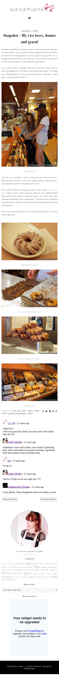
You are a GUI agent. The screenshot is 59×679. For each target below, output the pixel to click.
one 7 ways (52, 573)
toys (47, 577)
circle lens (6, 569)
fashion (6, 573)
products (23, 577)
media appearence (39, 574)
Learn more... (29, 554)
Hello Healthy (12, 564)
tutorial (4, 579)
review (31, 576)
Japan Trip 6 (51, 563)
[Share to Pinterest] (50, 411)
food (14, 411)
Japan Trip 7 (7, 567)
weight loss (12, 579)
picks (17, 577)
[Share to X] (46, 411)
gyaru (24, 411)
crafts (25, 570)
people (11, 413)
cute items (34, 569)
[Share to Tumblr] (53, 411)
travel (53, 576)
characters (52, 567)
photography (20, 413)
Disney (4, 564)
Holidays (20, 563)
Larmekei (28, 567)
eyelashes (53, 570)
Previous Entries (48, 499)
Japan (30, 411)
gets (20, 573)
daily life (44, 569)
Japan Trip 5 (39, 563)
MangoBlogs (29, 668)
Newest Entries (10, 499)
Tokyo (30, 413)
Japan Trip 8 (18, 567)
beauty (44, 567)
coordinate (17, 569)
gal (19, 411)
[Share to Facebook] (43, 411)
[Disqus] (29, 456)
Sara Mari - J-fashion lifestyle (28, 666)
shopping (40, 576)
